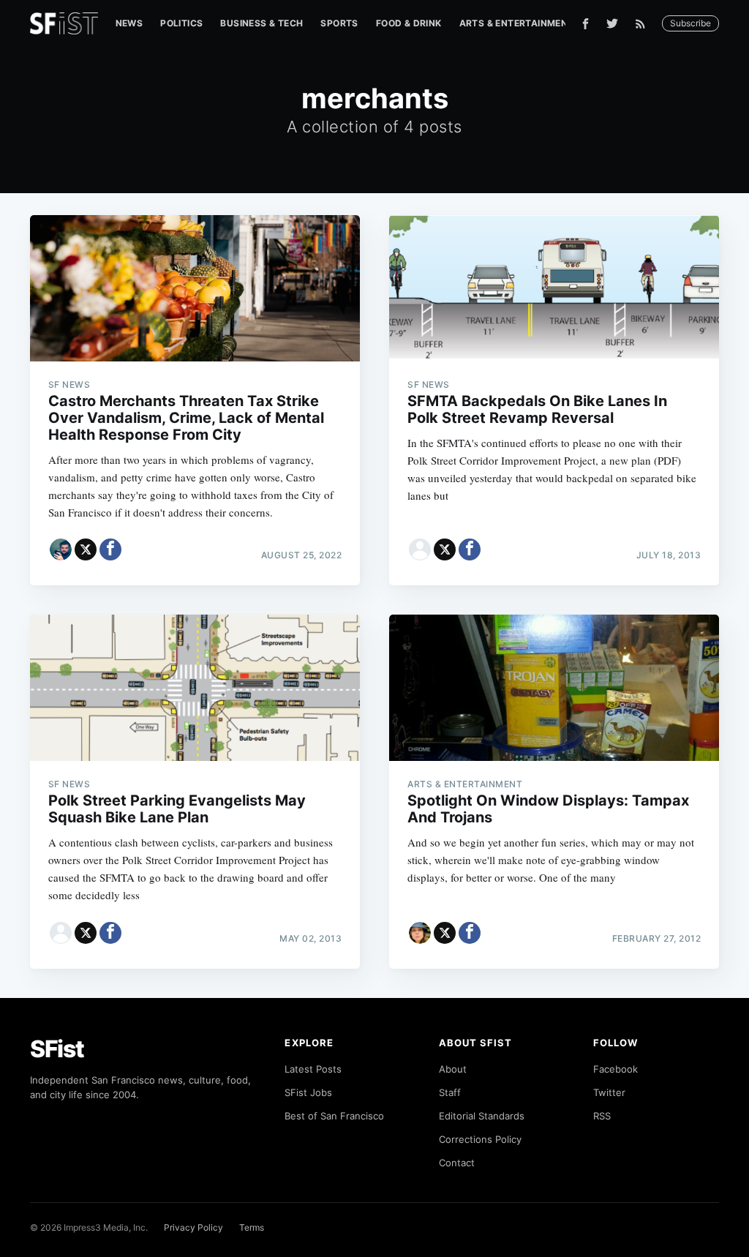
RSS (602, 1116)
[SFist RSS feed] (644, 24)
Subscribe (690, 23)
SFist (57, 1049)
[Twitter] (612, 23)
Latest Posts (313, 1069)
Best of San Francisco (334, 1116)
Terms (251, 1227)
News (129, 23)
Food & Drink (409, 23)
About (453, 1069)
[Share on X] (85, 549)
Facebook (615, 1069)
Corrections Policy (480, 1139)
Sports (339, 23)
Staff (450, 1092)
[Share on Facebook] (110, 549)
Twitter (609, 1092)
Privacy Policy (193, 1227)
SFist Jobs (308, 1092)
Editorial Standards (481, 1116)
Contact (457, 1162)
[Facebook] (585, 24)
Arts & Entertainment (516, 23)
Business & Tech (261, 23)
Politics (181, 23)
